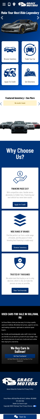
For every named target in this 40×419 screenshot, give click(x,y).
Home (8, 389)
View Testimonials (20, 290)
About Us (13, 389)
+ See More (29, 97)
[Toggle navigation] (4, 4)
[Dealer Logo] (28, 4)
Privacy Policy (29, 389)
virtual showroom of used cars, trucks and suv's (18, 339)
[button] (2, 17)
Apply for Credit (20, 204)
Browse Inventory (20, 247)
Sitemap (16, 406)
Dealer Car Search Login (20, 403)
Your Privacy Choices (26, 406)
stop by (7, 342)
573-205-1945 (20, 401)
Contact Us (20, 389)
